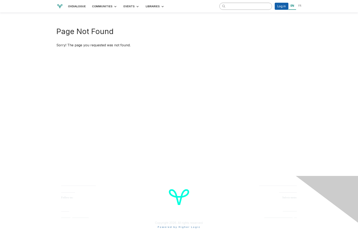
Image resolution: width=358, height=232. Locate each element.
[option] (299, 6)
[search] (223, 6)
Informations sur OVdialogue (280, 216)
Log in (281, 6)
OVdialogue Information (75, 216)
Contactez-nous (288, 191)
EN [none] (292, 5)
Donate (65, 210)
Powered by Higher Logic (179, 227)
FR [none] (299, 5)
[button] (104, 6)
